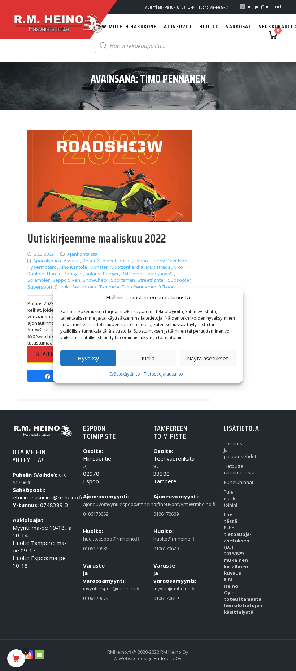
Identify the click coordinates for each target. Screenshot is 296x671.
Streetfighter (151, 280)
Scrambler (38, 280)
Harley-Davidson (169, 260)
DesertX (91, 260)
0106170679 (93, 598)
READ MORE (50, 354)
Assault (72, 260)
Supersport (39, 287)
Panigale (73, 273)
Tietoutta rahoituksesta (234, 469)
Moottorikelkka (126, 267)
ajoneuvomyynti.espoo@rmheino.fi (93, 504)
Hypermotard (42, 267)
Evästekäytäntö (124, 374)
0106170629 (163, 548)
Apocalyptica (47, 260)
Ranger (111, 273)
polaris (92, 273)
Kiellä (148, 358)
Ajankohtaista (82, 254)
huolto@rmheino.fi (163, 539)
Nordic (54, 273)
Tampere (109, 287)
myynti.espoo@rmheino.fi (93, 588)
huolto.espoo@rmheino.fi (93, 539)
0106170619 (163, 598)
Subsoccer (179, 280)
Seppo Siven (66, 280)
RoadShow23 (159, 273)
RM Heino (131, 273)
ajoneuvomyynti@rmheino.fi (163, 504)
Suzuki (62, 287)
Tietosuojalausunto (163, 374)
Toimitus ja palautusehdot (234, 449)
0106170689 (93, 548)
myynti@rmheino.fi (163, 588)
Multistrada (158, 267)
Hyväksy (88, 358)
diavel (109, 260)
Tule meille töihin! (230, 498)
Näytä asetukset (207, 358)
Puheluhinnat (234, 482)
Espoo (141, 260)
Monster (99, 267)
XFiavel (166, 287)
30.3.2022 (44, 254)
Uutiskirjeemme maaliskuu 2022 (96, 239)
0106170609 (163, 514)
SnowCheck (95, 280)
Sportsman (123, 280)
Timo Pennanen (139, 287)
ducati (125, 260)
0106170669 (93, 514)
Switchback (84, 287)
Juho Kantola (73, 267)
